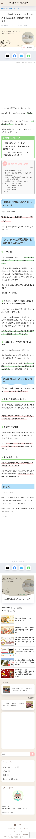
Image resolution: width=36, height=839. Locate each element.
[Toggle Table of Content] (30, 167)
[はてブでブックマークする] (21, 55)
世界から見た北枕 (11, 187)
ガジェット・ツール (11, 767)
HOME (19, 825)
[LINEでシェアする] (28, 55)
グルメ (6, 771)
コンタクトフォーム (23, 828)
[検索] (32, 754)
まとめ (6, 191)
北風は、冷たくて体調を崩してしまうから (18, 181)
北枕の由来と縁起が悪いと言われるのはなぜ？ (17, 173)
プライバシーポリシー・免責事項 (17, 834)
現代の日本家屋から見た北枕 (14, 185)
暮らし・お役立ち (16, 608)
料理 (5, 775)
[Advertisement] (18, 85)
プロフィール (11, 828)
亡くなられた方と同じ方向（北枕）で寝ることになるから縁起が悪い (19, 178)
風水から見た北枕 (11, 189)
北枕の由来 (10, 175)
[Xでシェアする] (7, 55)
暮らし (10, 611)
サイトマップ (18, 831)
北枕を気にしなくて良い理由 (12, 183)
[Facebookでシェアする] (14, 55)
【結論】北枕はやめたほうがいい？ (14, 170)
